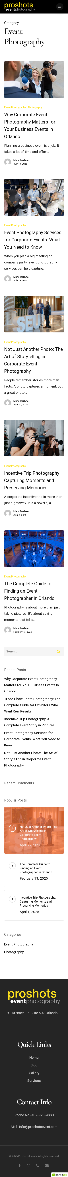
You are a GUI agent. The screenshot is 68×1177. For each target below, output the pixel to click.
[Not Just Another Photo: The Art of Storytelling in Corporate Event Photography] (34, 314)
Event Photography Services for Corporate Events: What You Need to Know (32, 739)
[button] (59, 7)
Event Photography (15, 107)
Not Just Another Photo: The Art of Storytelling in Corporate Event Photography (30, 759)
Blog (34, 1065)
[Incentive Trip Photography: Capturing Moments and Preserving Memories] (34, 438)
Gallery (34, 1073)
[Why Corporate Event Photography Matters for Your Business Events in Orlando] (34, 79)
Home (34, 1057)
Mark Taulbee (21, 160)
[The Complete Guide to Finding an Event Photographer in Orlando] (34, 548)
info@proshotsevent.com (38, 1126)
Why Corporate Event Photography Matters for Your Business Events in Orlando (31, 685)
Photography (35, 107)
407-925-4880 (42, 1115)
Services (34, 1080)
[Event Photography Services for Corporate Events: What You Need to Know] (34, 197)
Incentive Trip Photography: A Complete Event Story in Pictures (29, 722)
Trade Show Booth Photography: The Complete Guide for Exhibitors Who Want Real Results (32, 705)
